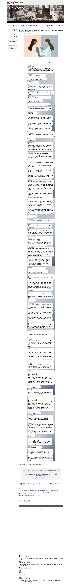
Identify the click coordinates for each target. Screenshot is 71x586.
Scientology (40, 21)
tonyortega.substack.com (13, 45)
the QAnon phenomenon (40, 490)
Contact (48, 584)
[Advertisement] (44, 2)
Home (13, 21)
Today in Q (28, 506)
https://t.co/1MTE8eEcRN (41, 475)
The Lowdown (15, 23)
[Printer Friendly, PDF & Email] (23, 504)
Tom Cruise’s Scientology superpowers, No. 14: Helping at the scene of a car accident (53, 26)
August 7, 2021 (47, 477)
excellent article (58, 483)
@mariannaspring (31, 474)
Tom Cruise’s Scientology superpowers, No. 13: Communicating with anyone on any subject (29, 26)
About (26, 21)
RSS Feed (45, 584)
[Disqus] (41, 540)
